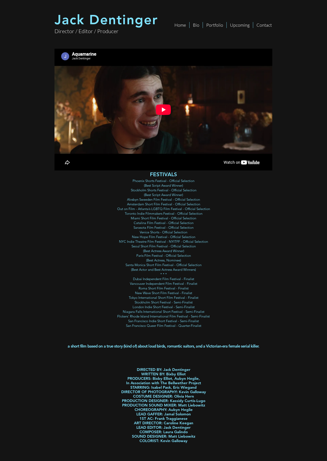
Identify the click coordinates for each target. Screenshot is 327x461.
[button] (214, 25)
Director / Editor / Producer (86, 31)
